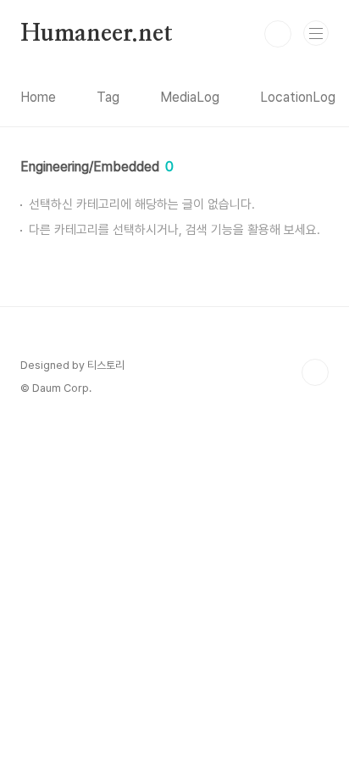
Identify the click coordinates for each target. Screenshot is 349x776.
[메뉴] (316, 33)
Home (38, 97)
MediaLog (189, 97)
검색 (278, 34)
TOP (315, 372)
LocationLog (297, 97)
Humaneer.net (96, 34)
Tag (108, 97)
